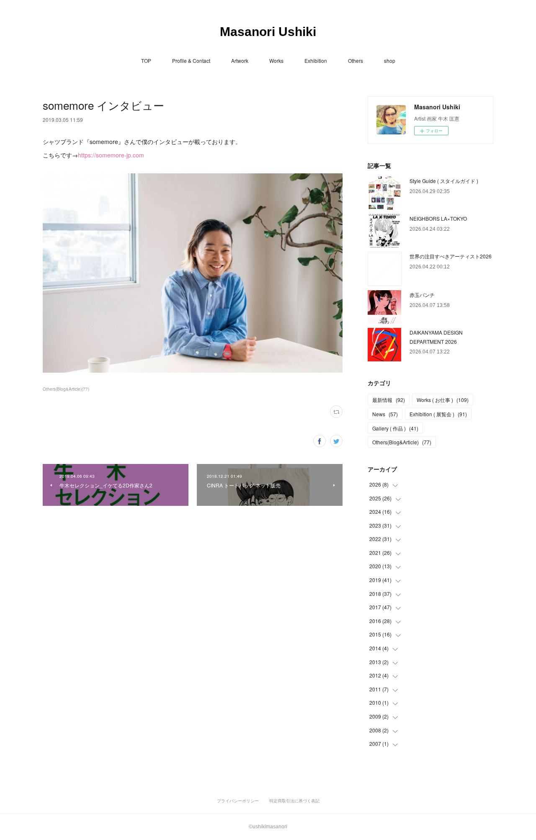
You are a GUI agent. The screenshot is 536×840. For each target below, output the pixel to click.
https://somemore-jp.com (111, 155)
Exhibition (315, 60)
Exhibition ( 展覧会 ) (438, 413)
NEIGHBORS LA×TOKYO (438, 218)
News (385, 413)
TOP (146, 60)
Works (276, 60)
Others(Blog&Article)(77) (66, 389)
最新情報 (388, 399)
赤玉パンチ (422, 294)
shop (389, 60)
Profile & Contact (191, 60)
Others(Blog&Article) (401, 442)
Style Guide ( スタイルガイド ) (444, 180)
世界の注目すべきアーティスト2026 (451, 256)
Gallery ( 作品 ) (395, 428)
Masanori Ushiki (268, 32)
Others (355, 60)
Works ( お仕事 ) (443, 399)
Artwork (239, 60)
